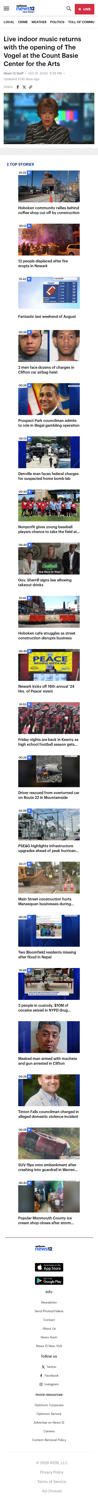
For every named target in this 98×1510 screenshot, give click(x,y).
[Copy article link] (30, 87)
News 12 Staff (13, 73)
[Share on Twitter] (24, 87)
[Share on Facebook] (18, 87)
